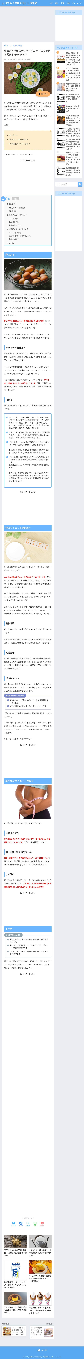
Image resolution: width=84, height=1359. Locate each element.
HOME (43, 1350)
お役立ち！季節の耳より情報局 (19, 3)
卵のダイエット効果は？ (17, 215)
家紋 (56, 3)
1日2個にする (15, 233)
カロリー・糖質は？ (17, 208)
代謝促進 (13, 222)
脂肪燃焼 (13, 219)
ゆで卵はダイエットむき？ (17, 229)
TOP (51, 3)
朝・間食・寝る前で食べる (20, 236)
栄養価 (12, 211)
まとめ (10, 243)
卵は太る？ (12, 204)
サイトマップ (76, 3)
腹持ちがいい (15, 225)
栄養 (62, 3)
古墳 (68, 3)
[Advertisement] (28, 24)
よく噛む (13, 239)
